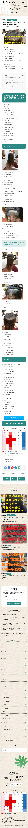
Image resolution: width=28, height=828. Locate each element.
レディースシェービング (7, 740)
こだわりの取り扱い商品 (7, 729)
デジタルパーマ (5, 655)
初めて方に (4, 651)
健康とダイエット (5, 719)
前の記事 (6, 478)
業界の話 (3, 694)
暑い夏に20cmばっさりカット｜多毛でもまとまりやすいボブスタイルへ (14, 634)
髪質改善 (3, 726)
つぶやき (3, 711)
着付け (3, 690)
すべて (3, 644)
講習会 (3, 669)
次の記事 (21, 478)
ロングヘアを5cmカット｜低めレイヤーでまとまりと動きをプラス (14, 624)
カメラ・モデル (5, 697)
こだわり (3, 704)
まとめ (7, 85)
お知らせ (3, 680)
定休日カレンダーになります (12, 87)
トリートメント (5, 715)
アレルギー (4, 733)
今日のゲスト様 (9, 80)
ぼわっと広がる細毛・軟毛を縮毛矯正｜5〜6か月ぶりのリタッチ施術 (14, 629)
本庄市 (3, 736)
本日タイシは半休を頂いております (10, 614)
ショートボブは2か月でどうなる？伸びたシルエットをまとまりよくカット (14, 618)
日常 (2, 676)
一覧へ (14, 478)
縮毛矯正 (3, 658)
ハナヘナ (3, 672)
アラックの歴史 (5, 701)
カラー (3, 662)
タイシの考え (4, 708)
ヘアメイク (4, 687)
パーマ (3, 683)
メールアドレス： (7, 597)
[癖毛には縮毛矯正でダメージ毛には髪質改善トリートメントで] (15, 467)
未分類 (3, 648)
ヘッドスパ (4, 722)
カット (3, 665)
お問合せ (15, 418)
